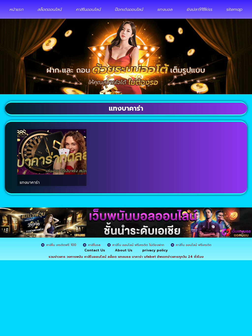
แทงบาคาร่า (30, 182)
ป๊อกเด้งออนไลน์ (129, 9)
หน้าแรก (17, 9)
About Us (123, 250)
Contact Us (94, 250)
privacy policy (155, 250)
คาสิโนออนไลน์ (88, 9)
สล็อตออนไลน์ (50, 9)
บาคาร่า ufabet (144, 256)
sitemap (234, 9)
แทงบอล (165, 9)
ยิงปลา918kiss (199, 9)
